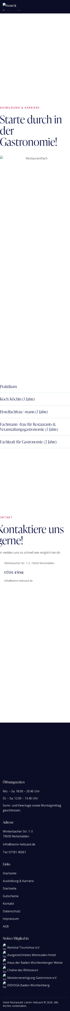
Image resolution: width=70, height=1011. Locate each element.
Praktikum (8, 386)
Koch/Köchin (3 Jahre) (17, 399)
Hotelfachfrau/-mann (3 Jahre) (24, 411)
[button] (35, 386)
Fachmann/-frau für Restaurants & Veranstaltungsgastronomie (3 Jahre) (29, 427)
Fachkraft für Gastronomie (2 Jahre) (28, 441)
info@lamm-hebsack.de (18, 580)
